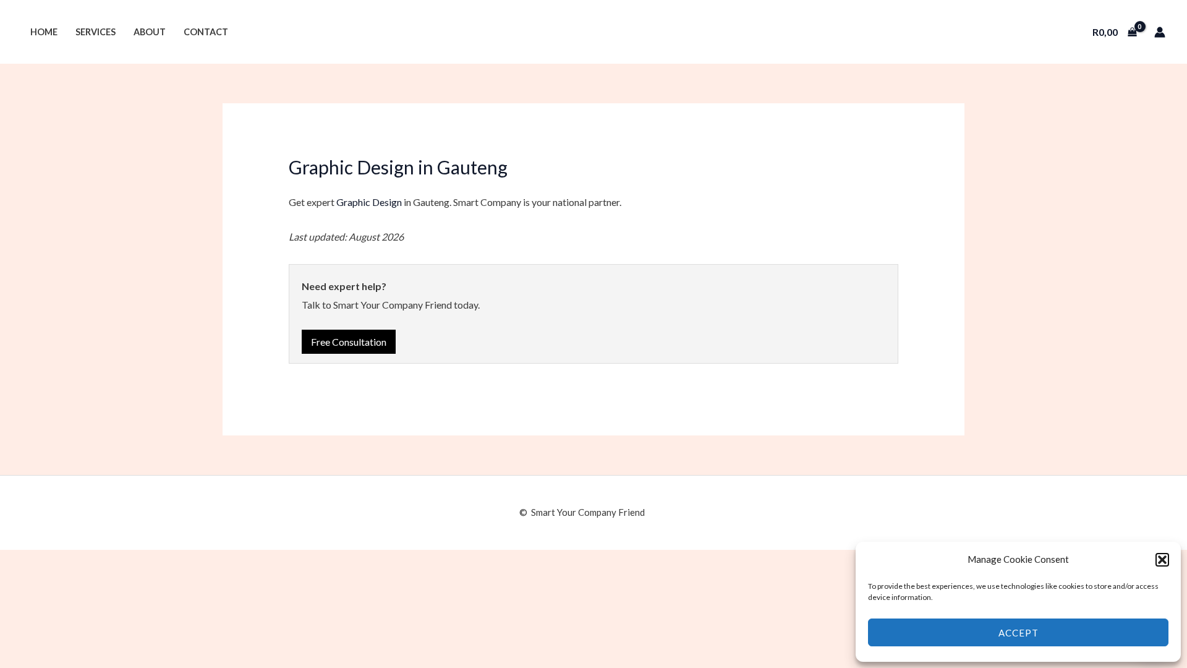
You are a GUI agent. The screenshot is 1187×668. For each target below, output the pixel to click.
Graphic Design (369, 202)
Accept (1018, 632)
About (150, 32)
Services (95, 32)
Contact (206, 32)
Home (43, 32)
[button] (1162, 560)
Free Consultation (348, 342)
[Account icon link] (1159, 32)
